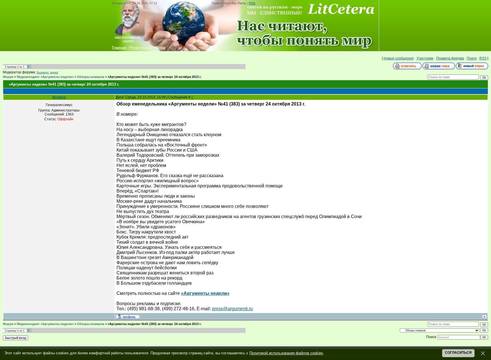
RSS (252, 3)
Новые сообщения (399, 58)
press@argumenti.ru (232, 308)
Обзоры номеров (90, 76)
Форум (8, 76)
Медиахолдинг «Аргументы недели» (45, 76)
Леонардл (42, 72)
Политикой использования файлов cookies (286, 353)
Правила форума (450, 58)
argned (54, 72)
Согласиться (458, 353)
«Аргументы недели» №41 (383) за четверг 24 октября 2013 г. (154, 76)
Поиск (472, 58)
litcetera (59, 97)
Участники (425, 58)
